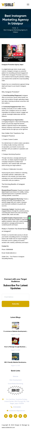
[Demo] (15, 390)
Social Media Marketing (15, 384)
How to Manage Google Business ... (15, 347)
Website (15, 376)
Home (14, 28)
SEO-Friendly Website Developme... (15, 362)
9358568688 (17, 407)
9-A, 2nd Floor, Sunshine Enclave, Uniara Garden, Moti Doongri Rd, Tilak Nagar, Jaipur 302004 (16, 401)
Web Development (16, 380)
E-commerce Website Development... (15, 331)
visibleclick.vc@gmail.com (17, 411)
